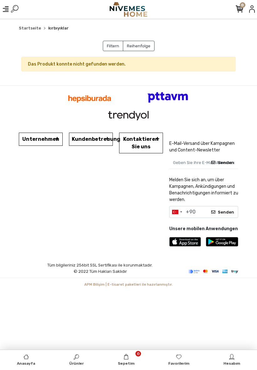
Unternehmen (40, 139)
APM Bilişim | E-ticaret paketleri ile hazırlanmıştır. (128, 285)
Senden (226, 162)
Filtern (113, 46)
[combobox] (177, 212)
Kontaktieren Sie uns (141, 143)
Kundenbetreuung (92, 139)
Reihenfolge (138, 46)
